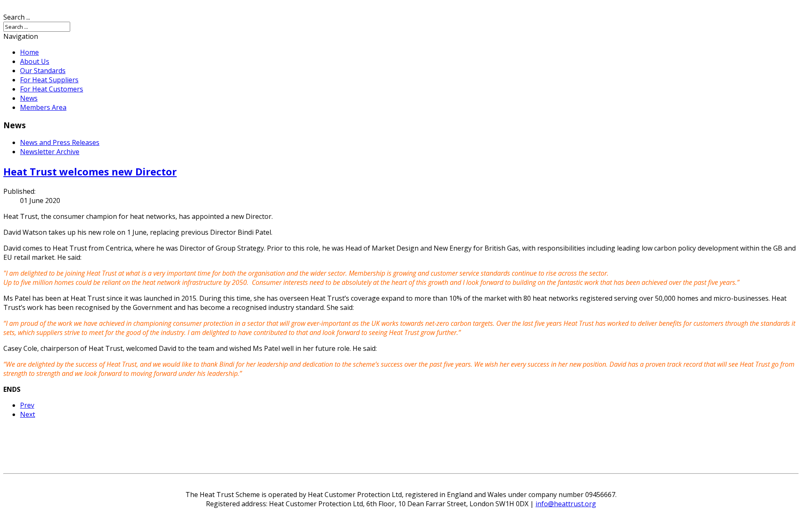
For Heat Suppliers (49, 79)
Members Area (43, 107)
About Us (34, 61)
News (29, 98)
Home (29, 52)
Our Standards (43, 70)
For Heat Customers (51, 89)
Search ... (16, 17)
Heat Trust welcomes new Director (90, 171)
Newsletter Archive (49, 151)
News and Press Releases (59, 142)
